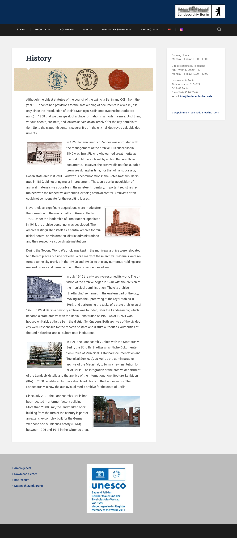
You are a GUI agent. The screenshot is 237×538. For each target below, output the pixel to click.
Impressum (21, 480)
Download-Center (25, 474)
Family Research (115, 29)
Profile (41, 29)
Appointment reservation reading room (196, 112)
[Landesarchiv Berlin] (200, 12)
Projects (148, 29)
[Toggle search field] (219, 29)
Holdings (67, 29)
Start (21, 29)
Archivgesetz (22, 468)
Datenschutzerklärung (28, 485)
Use (86, 29)
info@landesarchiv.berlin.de (196, 96)
